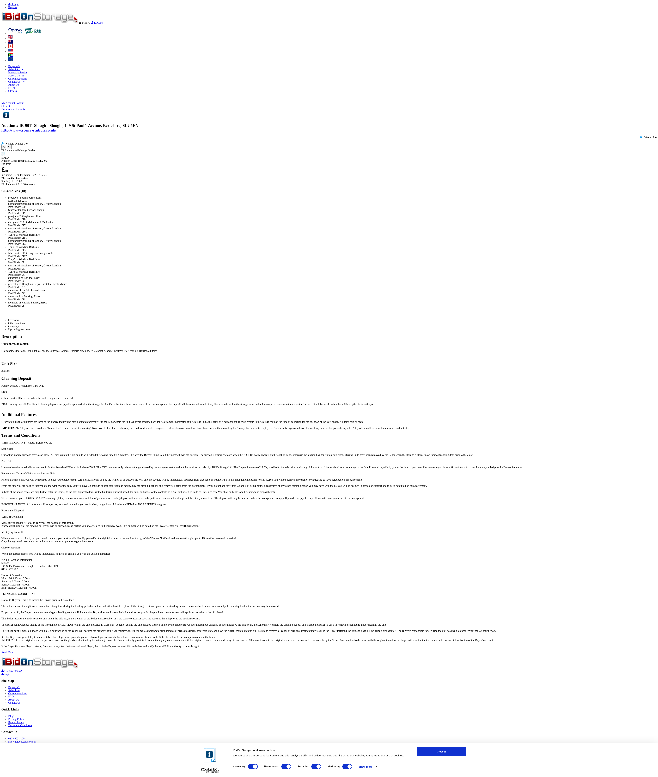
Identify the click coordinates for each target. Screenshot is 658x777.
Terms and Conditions (20, 725)
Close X (12, 90)
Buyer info (14, 66)
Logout (19, 102)
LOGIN (98, 22)
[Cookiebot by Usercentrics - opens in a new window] (210, 770)
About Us (13, 84)
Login (15, 4)
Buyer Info (14, 687)
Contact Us (14, 81)
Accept (441, 751)
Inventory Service (17, 72)
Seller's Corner (16, 75)
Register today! (13, 671)
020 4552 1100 (16, 738)
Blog (11, 716)
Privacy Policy (16, 719)
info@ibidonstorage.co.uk (22, 741)
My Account (8, 102)
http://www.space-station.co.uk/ (28, 130)
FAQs (11, 87)
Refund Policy (16, 722)
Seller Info (14, 690)
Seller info (14, 69)
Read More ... (8, 652)
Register (12, 7)
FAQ (11, 696)
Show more (365, 766)
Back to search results (13, 109)
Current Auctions (17, 78)
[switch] (286, 766)
